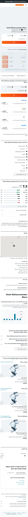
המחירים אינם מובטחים (22, 497)
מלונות (19, 512)
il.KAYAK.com (23, 512)
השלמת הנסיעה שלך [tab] (20, 472)
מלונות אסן (20, 514)
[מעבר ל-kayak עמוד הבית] (19, 5)
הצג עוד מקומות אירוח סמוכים (7, 362)
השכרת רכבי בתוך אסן (20, 482)
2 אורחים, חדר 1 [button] (21, 39)
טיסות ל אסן (22, 480)
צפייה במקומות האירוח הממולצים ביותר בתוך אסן (6, 417)
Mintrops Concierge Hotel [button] (21, 433)
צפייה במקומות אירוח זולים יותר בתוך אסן (6, 389)
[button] (1, 1)
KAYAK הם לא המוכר (21, 501)
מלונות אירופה (14, 512)
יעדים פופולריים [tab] (10, 472)
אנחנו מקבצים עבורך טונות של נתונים (18, 503)
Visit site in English (9, 1)
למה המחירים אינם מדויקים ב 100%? (18, 506)
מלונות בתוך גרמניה (7, 512)
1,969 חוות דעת (15, 29)
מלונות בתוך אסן (21, 484)
